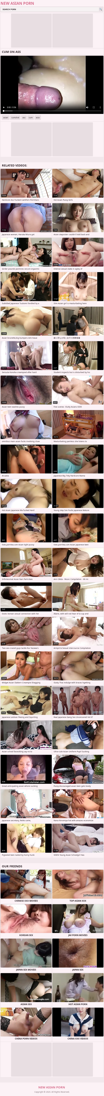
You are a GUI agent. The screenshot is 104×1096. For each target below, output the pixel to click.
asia (38, 117)
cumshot (15, 117)
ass (23, 117)
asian (5, 117)
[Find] (101, 9)
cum (31, 117)
